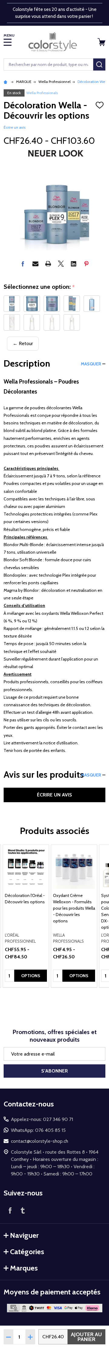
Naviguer (24, 1235)
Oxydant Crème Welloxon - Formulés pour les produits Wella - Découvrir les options (74, 908)
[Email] (35, 263)
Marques (24, 1268)
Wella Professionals (42, 93)
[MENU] (8, 42)
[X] (60, 263)
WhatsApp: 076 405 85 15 (38, 1130)
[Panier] (102, 42)
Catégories (27, 1251)
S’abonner (54, 1071)
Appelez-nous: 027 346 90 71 (42, 1119)
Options (30, 975)
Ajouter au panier (86, 1337)
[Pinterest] (86, 263)
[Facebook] (22, 263)
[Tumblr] (22, 1210)
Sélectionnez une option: (39, 287)
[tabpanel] (26, 916)
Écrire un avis (14, 127)
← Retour (23, 343)
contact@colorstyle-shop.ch (39, 1141)
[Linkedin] (73, 263)
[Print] (48, 263)
